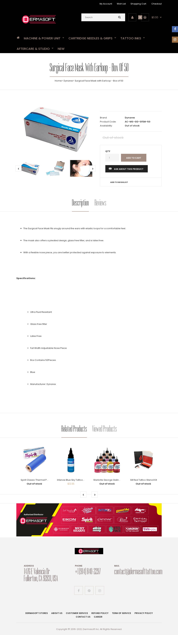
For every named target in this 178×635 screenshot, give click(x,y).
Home (58, 80)
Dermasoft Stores (36, 613)
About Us (56, 613)
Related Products (74, 428)
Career (98, 616)
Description (80, 202)
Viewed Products (104, 428)
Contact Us (83, 616)
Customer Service (77, 613)
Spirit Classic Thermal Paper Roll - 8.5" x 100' (45, 480)
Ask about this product (128, 169)
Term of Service (121, 613)
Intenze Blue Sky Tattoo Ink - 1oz (74, 480)
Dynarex (68, 80)
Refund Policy (99, 613)
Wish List (121, 3)
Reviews (100, 202)
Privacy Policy (144, 613)
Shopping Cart (138, 3)
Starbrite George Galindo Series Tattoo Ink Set (119, 480)
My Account (106, 3)
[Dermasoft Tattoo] (38, 24)
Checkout (156, 3)
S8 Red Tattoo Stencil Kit (143, 480)
